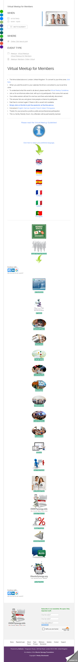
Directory (39, 344)
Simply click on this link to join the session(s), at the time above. (32, 105)
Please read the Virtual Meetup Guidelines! (39, 123)
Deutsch (39, 175)
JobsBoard (39, 405)
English (20, 108)
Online (27, 59)
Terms (29, 644)
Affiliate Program (39, 528)
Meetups (14, 53)
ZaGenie (21, 649)
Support (63, 642)
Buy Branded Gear (39, 491)
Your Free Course (39, 470)
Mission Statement (39, 513)
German (26, 108)
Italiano (39, 206)
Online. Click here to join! (19, 41)
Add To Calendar (19, 27)
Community (39, 375)
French (38, 108)
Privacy (35, 644)
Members (21, 59)
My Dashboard (39, 292)
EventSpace (39, 421)
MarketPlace (39, 329)
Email (43, 621)
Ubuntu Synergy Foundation (44, 652)
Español (39, 185)
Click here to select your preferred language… (39, 143)
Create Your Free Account (39, 253)
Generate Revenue (39, 541)
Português (39, 216)
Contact (56, 642)
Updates (49, 642)
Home (12, 642)
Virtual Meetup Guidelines (59, 90)
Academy (39, 436)
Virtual (32, 59)
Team (34, 642)
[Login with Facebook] (9, 270)
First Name (44, 613)
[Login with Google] (16, 270)
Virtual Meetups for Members (21, 56)
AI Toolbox (39, 313)
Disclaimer (43, 644)
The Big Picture (39, 582)
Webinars (39, 452)
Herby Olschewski (43, 655)
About (29, 642)
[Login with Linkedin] (13, 270)
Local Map (39, 359)
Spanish (33, 108)
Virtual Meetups (23, 53)
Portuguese (51, 108)
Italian (44, 108)
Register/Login (20, 642)
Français (39, 196)
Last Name (44, 617)
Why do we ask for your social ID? (15, 273)
